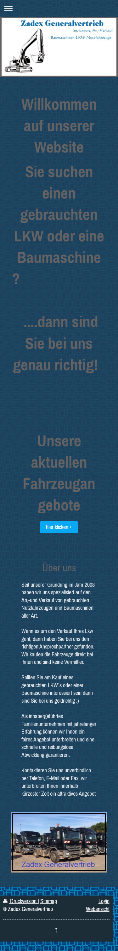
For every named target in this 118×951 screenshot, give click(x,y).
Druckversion (23, 901)
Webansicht (98, 909)
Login (104, 901)
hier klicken (57, 527)
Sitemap (48, 901)
